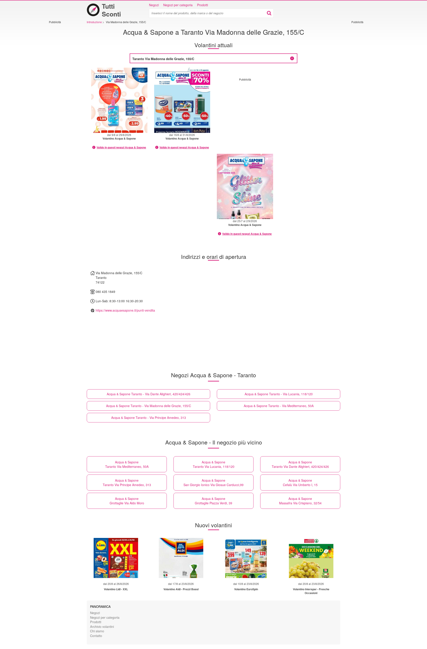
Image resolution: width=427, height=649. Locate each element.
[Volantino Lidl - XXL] (116, 558)
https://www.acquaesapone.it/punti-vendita (125, 310)
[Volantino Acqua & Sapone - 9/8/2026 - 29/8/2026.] (119, 100)
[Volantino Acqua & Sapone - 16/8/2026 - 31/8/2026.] (182, 100)
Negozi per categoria (178, 5)
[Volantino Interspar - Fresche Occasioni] (311, 558)
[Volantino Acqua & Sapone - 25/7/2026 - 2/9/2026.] (245, 186)
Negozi (154, 5)
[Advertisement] (62, 90)
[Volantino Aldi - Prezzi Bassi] (181, 558)
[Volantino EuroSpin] (246, 558)
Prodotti (202, 5)
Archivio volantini (102, 626)
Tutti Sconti (111, 10)
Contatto (96, 635)
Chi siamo (97, 631)
